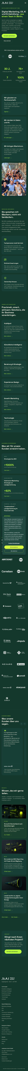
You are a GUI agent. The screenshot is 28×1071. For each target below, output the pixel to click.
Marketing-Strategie (6, 1006)
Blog (3, 1043)
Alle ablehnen (14, 551)
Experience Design (6, 993)
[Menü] (25, 3)
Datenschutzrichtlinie (13, 528)
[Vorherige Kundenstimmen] (21, 723)
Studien (3, 1041)
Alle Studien (15, 917)
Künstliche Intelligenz (7, 989)
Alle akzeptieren (14, 547)
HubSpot (4, 999)
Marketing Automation (7, 1018)
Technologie (5, 997)
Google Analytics (6, 1029)
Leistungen (8, 157)
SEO (3, 1008)
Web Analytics (5, 1027)
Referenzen (4, 1039)
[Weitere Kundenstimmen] (24, 723)
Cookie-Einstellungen (14, 543)
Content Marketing (6, 1014)
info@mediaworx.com (7, 1054)
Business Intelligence (7, 1034)
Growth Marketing (6, 995)
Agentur (7, 111)
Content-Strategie (6, 1016)
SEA (3, 1010)
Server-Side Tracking (7, 1031)
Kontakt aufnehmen (9, 36)
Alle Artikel (5, 917)
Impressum (6, 529)
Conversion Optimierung (7, 1012)
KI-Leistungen (8, 137)
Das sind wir (7, 41)
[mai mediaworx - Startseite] (7, 3)
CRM (3, 1020)
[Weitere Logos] (25, 56)
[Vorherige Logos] (3, 56)
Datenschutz (5, 1058)
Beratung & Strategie (7, 991)
